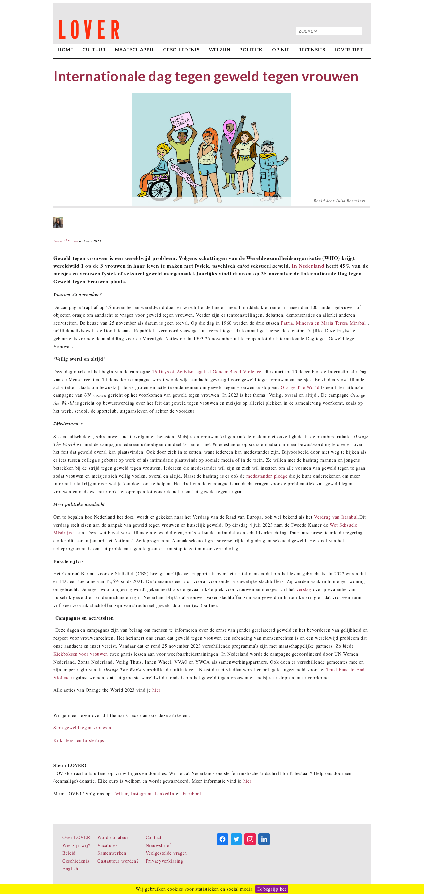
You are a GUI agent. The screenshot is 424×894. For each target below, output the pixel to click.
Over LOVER (76, 837)
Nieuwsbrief (158, 845)
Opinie (280, 49)
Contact (154, 837)
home (65, 49)
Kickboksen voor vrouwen (80, 654)
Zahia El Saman (65, 240)
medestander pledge (267, 476)
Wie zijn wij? (76, 845)
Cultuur (94, 49)
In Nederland (308, 265)
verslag (303, 589)
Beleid (69, 853)
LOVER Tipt (349, 49)
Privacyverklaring (164, 861)
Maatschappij (134, 49)
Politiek (251, 49)
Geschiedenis (181, 49)
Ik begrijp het (271, 889)
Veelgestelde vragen (166, 853)
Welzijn (220, 49)
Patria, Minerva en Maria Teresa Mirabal (323, 323)
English (70, 868)
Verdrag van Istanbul (336, 517)
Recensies (311, 49)
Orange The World (300, 387)
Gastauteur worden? (118, 861)
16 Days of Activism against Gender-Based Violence (206, 371)
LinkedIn (164, 793)
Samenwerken (111, 853)
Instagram (141, 793)
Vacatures (107, 845)
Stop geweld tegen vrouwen (82, 727)
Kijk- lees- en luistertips (78, 740)
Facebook (192, 793)
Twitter (120, 793)
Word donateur (112, 837)
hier (156, 690)
